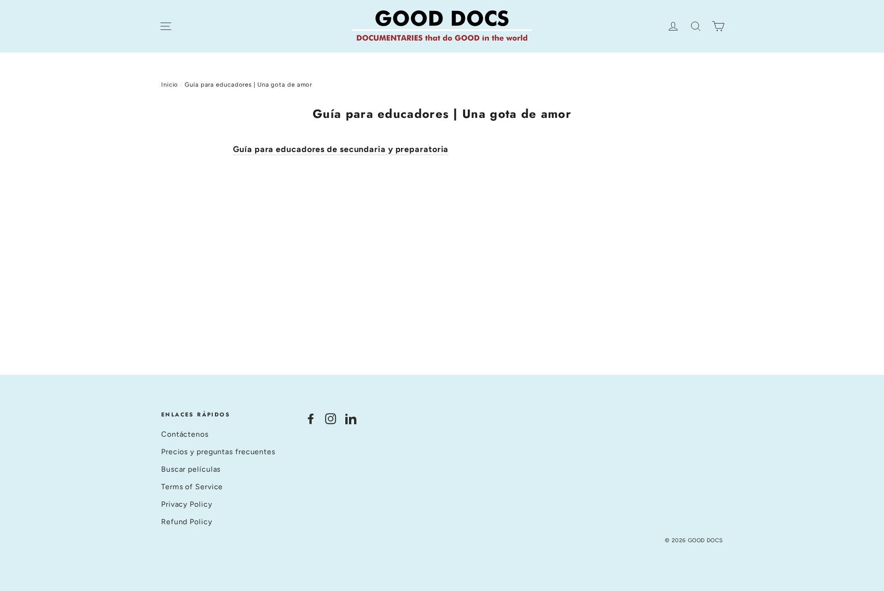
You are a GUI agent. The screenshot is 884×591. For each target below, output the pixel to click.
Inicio (169, 84)
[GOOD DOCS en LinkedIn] (350, 418)
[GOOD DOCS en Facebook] (310, 418)
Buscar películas (191, 469)
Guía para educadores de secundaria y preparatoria (340, 149)
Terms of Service (192, 486)
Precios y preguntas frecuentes (218, 451)
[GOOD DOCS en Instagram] (330, 418)
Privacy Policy (186, 504)
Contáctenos (185, 434)
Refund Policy (186, 521)
